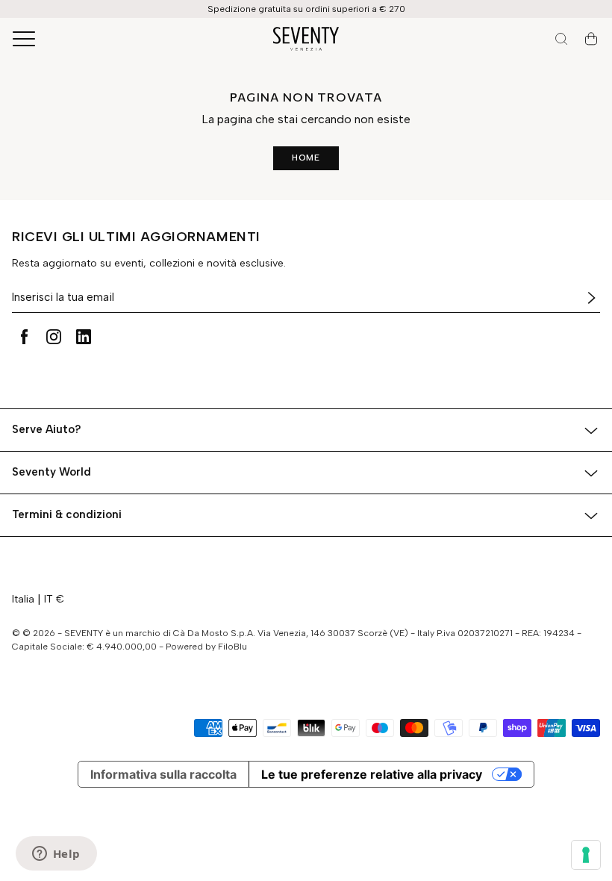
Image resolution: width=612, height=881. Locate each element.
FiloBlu (232, 646)
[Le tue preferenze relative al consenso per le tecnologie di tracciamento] (586, 855)
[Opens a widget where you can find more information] (56, 855)
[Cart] (591, 39)
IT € (54, 599)
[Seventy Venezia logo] (306, 39)
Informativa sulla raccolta (163, 774)
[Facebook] (24, 337)
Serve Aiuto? (46, 429)
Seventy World (51, 472)
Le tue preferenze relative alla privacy (371, 774)
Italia (23, 599)
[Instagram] (54, 337)
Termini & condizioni (67, 514)
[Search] (561, 39)
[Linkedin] (84, 337)
